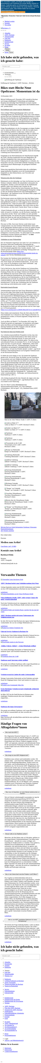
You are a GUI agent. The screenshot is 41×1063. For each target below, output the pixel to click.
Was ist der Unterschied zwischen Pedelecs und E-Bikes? (21, 874)
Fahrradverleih (9, 993)
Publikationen (9, 1011)
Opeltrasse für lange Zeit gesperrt (11, 707)
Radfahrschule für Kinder (12, 999)
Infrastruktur (19, 527)
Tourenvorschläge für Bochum (14, 984)
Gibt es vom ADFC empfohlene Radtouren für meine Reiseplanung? (22, 920)
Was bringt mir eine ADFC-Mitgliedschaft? (16, 755)
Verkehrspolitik (9, 36)
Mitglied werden (9, 21)
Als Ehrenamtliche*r (11, 1027)
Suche (7, 52)
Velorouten (33, 527)
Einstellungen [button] (11, 12)
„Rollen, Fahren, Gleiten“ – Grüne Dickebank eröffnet (18, 646)
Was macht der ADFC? (11, 732)
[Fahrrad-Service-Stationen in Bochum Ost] (12, 628)
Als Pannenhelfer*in (11, 1030)
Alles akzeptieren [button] (20, 12)
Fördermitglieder (10, 1015)
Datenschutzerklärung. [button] (7, 10)
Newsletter (8, 25)
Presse (6, 47)
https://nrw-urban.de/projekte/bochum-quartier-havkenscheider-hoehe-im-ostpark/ (19, 253)
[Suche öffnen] (3, 30)
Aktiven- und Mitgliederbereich (14, 1040)
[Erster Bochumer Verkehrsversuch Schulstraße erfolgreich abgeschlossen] (12, 685)
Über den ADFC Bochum (12, 1008)
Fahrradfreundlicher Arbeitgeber (14, 1013)
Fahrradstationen (10, 991)
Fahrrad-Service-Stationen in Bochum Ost (14, 631)
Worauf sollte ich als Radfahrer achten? (16, 834)
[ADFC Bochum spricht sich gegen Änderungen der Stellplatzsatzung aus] (20, 611)
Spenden (7, 23)
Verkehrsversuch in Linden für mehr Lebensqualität (18, 674)
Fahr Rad (7, 38)
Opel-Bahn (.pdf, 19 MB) (8, 546)
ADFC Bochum (9, 35)
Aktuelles (7, 33)
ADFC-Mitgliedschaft (11, 1023)
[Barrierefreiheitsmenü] (1, 30)
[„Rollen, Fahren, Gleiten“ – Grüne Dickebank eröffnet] (12, 642)
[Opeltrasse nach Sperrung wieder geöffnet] (9, 656)
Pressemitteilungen (10, 1035)
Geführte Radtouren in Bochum (14, 981)
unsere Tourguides (10, 982)
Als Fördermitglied (10, 1029)
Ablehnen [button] (4, 12)
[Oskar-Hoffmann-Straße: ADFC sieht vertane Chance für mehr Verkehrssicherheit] (17, 594)
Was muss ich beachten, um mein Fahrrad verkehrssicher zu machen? (22, 792)
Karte (6, 1018)
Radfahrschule (9, 42)
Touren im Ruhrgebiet (11, 986)
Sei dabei (7, 45)
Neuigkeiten (8, 964)
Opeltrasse (26, 527)
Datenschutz (8, 1050)
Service (7, 43)
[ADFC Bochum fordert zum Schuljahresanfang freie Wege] (12, 579)
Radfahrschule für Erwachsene (14, 1001)
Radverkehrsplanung (7, 529)
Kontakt (7, 1017)
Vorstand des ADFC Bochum (13, 1010)
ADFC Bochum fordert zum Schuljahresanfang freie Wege (20, 583)
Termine (7, 965)
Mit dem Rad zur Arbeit (8, 527)
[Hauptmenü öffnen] (5, 30)
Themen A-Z (8, 976)
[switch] (15, 73)
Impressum (8, 1048)
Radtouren (8, 40)
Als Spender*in (9, 1025)
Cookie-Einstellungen (11, 1051)
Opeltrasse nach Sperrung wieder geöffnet (14, 660)
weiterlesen (8, 751)
